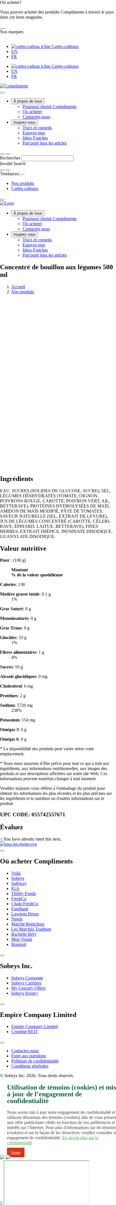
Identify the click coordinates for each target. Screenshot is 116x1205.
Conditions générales (29, 1066)
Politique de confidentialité (35, 1061)
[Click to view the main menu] (2, 154)
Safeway (19, 883)
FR (14, 56)
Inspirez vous (24, 234)
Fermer (16, 1152)
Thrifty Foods (23, 893)
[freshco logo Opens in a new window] (4, 26)
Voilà (16, 873)
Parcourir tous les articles (45, 143)
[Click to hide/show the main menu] (2, 92)
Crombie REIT (24, 1031)
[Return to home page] (7, 203)
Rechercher (10, 158)
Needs (17, 919)
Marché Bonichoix (27, 924)
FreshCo (18, 898)
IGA (15, 888)
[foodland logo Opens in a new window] (5, 26)
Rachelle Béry (24, 934)
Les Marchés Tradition (31, 929)
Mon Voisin (21, 939)
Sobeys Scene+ (25, 993)
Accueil (18, 286)
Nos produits (22, 183)
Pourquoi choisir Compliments (50, 106)
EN (14, 51)
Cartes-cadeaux (64, 46)
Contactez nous (36, 228)
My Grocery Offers (28, 988)
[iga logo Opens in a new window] (0, 26)
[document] (58, 650)
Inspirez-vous (24, 122)
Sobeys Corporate (27, 978)
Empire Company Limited (34, 1026)
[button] (58, 14)
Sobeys (17, 878)
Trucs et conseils (37, 127)
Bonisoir (18, 944)
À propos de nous (28, 101)
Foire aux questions (28, 1055)
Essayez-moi (34, 132)
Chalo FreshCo (24, 903)
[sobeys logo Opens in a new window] (1, 26)
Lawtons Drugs (25, 913)
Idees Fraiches (35, 137)
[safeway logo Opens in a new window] (2, 26)
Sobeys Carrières (26, 983)
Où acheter (32, 111)
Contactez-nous (36, 116)
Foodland (19, 908)
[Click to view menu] (2, 851)
